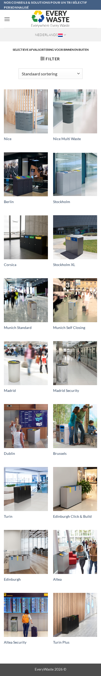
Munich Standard (18, 328)
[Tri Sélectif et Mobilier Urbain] (50, 19)
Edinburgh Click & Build (72, 516)
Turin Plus (61, 642)
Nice (7, 139)
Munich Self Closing (69, 328)
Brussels (60, 453)
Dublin (9, 453)
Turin (8, 516)
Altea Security (15, 642)
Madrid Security (66, 391)
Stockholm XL (64, 265)
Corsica (10, 265)
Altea (57, 579)
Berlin (9, 202)
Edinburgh (12, 579)
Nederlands (46, 35)
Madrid (10, 391)
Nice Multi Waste (67, 139)
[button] (7, 19)
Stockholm (61, 202)
